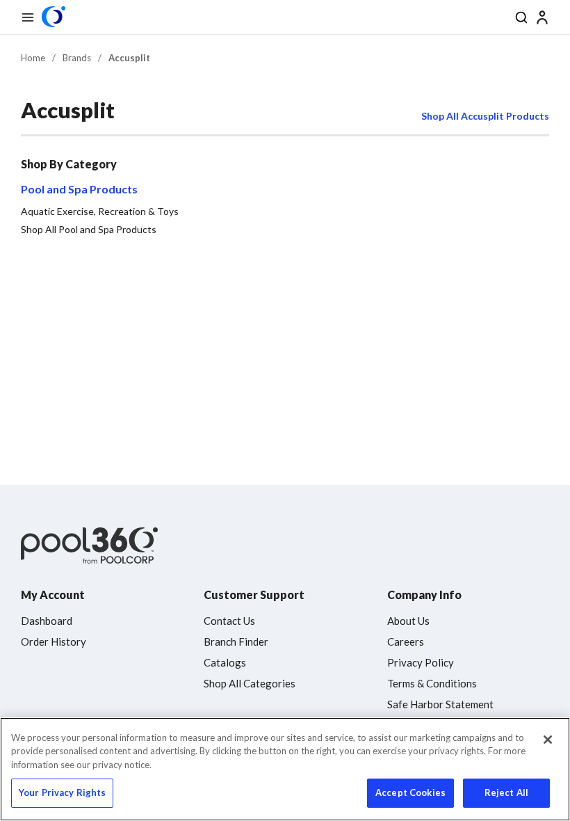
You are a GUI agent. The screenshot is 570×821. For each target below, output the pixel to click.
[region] (285, 769)
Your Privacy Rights (62, 792)
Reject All (506, 792)
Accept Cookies (410, 792)
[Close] (547, 739)
